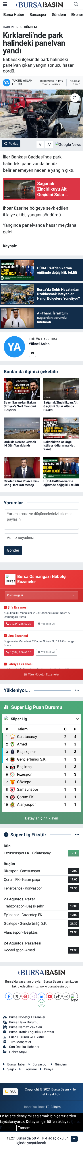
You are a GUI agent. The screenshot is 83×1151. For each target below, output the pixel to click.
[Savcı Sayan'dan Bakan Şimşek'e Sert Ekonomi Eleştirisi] (22, 388)
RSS (12, 1092)
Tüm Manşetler (20, 1042)
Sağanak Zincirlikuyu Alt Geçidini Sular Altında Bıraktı (60, 406)
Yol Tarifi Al (48, 623)
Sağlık (11, 1069)
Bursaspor (38, 14)
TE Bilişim (53, 1107)
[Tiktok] (58, 996)
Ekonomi (30, 1069)
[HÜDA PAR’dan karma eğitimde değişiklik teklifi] (61, 467)
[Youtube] (49, 996)
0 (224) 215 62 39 (20, 623)
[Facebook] (8, 996)
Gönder (13, 550)
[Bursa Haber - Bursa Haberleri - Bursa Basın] (39, 4)
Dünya (48, 1069)
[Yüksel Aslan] (14, 346)
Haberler (10, 27)
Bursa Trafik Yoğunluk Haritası (31, 1032)
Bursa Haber (13, 14)
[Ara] (76, 4)
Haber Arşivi (18, 1052)
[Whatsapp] (41, 1003)
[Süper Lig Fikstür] (77, 834)
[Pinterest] (25, 996)
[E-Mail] (32, 353)
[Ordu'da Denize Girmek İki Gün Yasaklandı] (22, 428)
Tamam (24, 1128)
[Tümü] (77, 690)
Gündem (59, 14)
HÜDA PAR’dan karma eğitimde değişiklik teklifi (61, 483)
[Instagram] (33, 996)
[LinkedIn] (41, 996)
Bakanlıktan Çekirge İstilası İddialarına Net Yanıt (59, 445)
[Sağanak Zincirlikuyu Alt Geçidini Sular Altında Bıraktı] (61, 388)
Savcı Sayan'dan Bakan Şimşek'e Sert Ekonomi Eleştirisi (20, 406)
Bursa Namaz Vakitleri (25, 1027)
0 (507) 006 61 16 (20, 652)
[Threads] (66, 996)
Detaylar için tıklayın (41, 818)
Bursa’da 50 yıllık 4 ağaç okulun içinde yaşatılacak (42, 1140)
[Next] (74, 996)
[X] (17, 996)
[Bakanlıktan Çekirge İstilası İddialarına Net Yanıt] (61, 428)
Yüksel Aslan (39, 344)
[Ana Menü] (5, 4)
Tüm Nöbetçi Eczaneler (43, 674)
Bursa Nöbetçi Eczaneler (27, 1017)
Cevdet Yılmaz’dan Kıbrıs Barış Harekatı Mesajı (21, 483)
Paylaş (13, 144)
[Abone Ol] (68, 144)
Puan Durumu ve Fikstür (26, 1037)
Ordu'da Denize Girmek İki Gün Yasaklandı (20, 443)
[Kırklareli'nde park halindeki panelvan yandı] (41, 114)
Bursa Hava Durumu (23, 1022)
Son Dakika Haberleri (24, 1047)
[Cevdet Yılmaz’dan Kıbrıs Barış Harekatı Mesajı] (22, 467)
